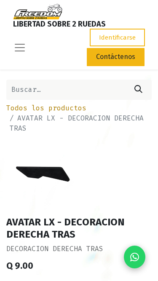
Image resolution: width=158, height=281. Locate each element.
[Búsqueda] (138, 90)
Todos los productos (46, 108)
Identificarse (117, 37)
